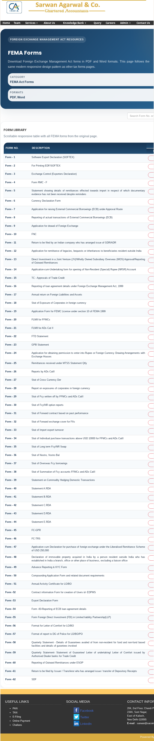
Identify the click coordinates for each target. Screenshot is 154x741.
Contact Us (143, 23)
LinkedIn (86, 723)
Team (17, 23)
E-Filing (17, 716)
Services (30, 23)
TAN (15, 712)
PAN (15, 708)
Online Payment (21, 720)
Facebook (87, 710)
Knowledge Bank (73, 23)
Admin (124, 23)
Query (97, 23)
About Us (49, 23)
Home (6, 23)
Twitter (84, 717)
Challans (17, 725)
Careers (110, 23)
